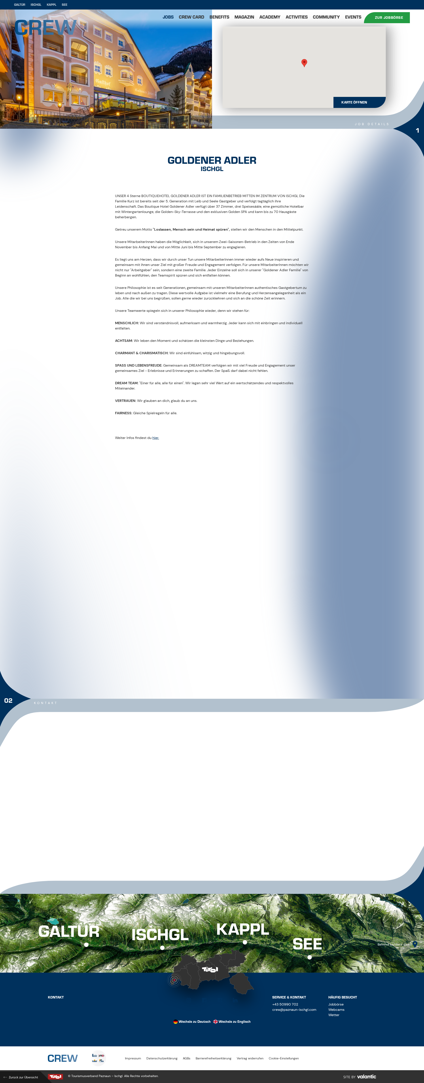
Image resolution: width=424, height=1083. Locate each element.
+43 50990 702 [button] (285, 1004)
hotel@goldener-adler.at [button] (143, 834)
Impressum (133, 1058)
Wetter (333, 1015)
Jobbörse (336, 1004)
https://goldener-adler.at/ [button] (143, 844)
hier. (155, 437)
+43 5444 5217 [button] (134, 815)
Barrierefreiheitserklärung (213, 1058)
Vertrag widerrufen (250, 1058)
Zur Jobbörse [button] (389, 18)
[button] (304, 63)
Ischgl (36, 5)
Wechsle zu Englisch (235, 1021)
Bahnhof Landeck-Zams (395, 944)
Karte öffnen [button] (354, 102)
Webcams (336, 1009)
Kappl (51, 5)
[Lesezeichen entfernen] (301, 148)
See (64, 5)
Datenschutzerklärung (162, 1058)
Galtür (19, 5)
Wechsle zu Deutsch (195, 1021)
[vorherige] (199, 661)
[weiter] (225, 661)
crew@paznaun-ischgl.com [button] (294, 1009)
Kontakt (56, 997)
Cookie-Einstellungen (284, 1058)
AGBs (186, 1058)
